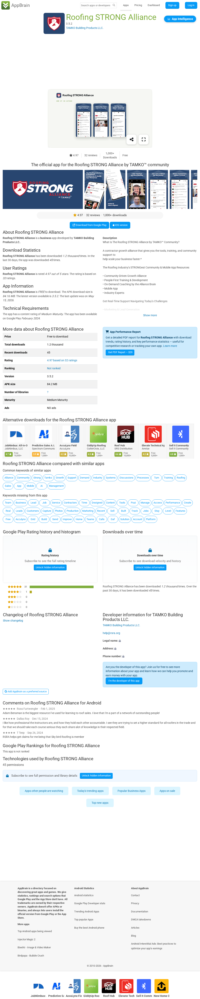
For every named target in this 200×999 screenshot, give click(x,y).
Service (56, 502)
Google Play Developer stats (89, 903)
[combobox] (95, 5)
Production (73, 510)
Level (168, 510)
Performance (173, 502)
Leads (19, 510)
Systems (111, 477)
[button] (150, 641)
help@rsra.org (111, 633)
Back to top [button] (191, 967)
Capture (47, 510)
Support (72, 477)
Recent (101, 510)
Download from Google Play (90, 225)
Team (8, 502)
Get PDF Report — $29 (120, 352)
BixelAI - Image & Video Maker (34, 947)
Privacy (135, 903)
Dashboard (154, 5)
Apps (126, 5)
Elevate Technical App (153, 445)
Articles (135, 927)
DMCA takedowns (141, 919)
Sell (112, 510)
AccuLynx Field (68, 445)
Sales (8, 485)
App (19, 485)
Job (44, 502)
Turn (156, 477)
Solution (124, 519)
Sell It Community (179, 445)
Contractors (70, 502)
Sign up (172, 5)
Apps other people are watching (44, 790)
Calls (101, 519)
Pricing (138, 5)
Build (44, 519)
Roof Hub (119, 445)
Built (123, 510)
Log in (191, 5)
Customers (33, 510)
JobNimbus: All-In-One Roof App (16, 445)
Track (134, 510)
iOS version (121, 225)
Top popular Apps (83, 919)
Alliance (8, 477)
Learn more (170, 346)
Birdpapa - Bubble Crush (31, 955)
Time (84, 502)
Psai (133, 502)
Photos (59, 510)
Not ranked (54, 368)
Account (137, 519)
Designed (97, 502)
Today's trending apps (90, 790)
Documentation (139, 911)
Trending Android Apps (86, 911)
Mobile (30, 485)
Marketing (87, 510)
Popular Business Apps (132, 790)
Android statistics (84, 895)
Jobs (146, 510)
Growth (60, 477)
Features (180, 510)
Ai (41, 485)
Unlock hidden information (50, 567)
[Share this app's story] (131, 140)
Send (55, 519)
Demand (84, 477)
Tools (122, 502)
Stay (156, 510)
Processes (143, 477)
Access (158, 502)
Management (56, 485)
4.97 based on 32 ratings (62, 360)
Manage (145, 502)
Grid (33, 519)
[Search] (114, 5)
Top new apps (100, 803)
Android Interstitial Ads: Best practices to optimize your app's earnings (153, 946)
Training (168, 477)
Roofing (181, 477)
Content (110, 502)
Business (21, 502)
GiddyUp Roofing (96, 445)
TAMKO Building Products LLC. (121, 625)
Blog (133, 935)
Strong (37, 477)
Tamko (48, 477)
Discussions (126, 477)
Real (8, 510)
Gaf (113, 519)
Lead (33, 502)
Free (8, 519)
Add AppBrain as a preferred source (27, 691)
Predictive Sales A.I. (43, 445)
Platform (150, 519)
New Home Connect (162, 996)
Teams (90, 519)
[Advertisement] (100, 62)
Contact (135, 895)
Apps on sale (167, 790)
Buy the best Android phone (89, 927)
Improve (67, 519)
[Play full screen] (143, 140)
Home (79, 519)
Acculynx (21, 519)
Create (187, 502)
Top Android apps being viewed (35, 931)
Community (23, 477)
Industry (97, 477)
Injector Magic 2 (26, 939)
